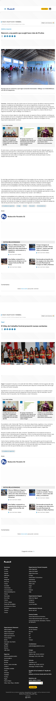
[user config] (50, 9)
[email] (12, 36)
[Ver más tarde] (2, 36)
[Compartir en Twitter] (10, 36)
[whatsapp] (5, 36)
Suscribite (44, 9)
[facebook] (7, 36)
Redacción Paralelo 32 (16, 216)
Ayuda (36, 694)
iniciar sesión (24, 288)
